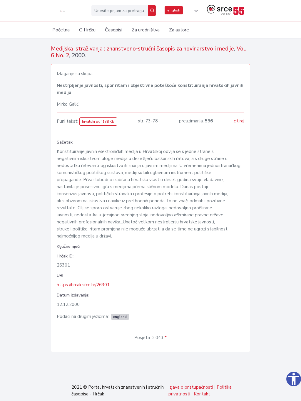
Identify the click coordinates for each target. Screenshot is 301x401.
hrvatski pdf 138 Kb (98, 121)
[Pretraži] (152, 10)
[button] (195, 11)
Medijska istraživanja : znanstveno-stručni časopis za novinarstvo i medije (142, 49)
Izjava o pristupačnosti (190, 387)
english (173, 10)
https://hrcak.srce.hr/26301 (83, 285)
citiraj (239, 121)
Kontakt (202, 394)
